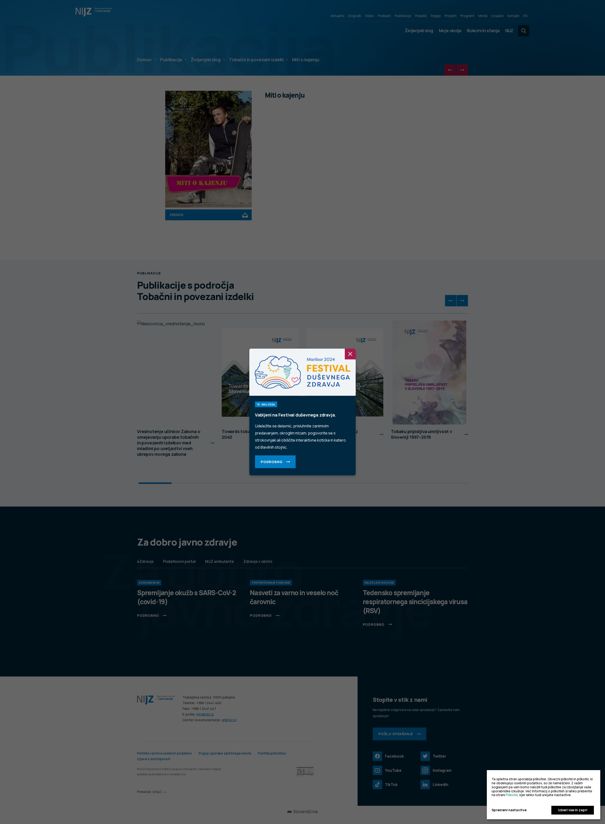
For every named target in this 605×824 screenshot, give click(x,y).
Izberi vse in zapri (572, 810)
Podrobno (271, 462)
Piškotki (512, 795)
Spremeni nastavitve (509, 810)
